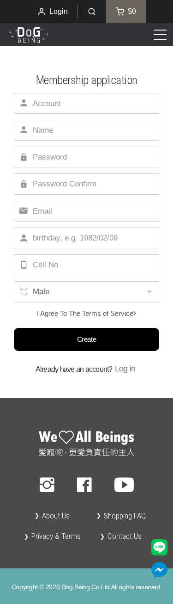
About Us (56, 515)
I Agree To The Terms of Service (85, 313)
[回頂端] (86, 443)
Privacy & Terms (56, 536)
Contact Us (124, 536)
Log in (125, 368)
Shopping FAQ (125, 515)
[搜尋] (92, 11)
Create (86, 339)
